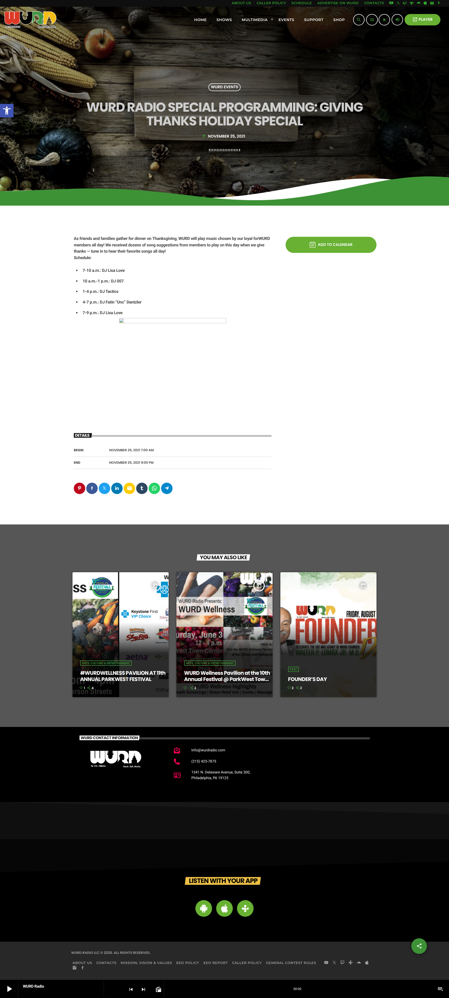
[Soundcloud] (419, 3)
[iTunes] (425, 3)
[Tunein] (412, 3)
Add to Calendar (335, 244)
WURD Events (224, 87)
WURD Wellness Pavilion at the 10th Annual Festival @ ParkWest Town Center (227, 679)
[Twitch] (405, 3)
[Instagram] (432, 3)
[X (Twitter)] (398, 3)
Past (293, 669)
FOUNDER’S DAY (307, 679)
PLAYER (422, 19)
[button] (7, 110)
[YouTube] (391, 3)
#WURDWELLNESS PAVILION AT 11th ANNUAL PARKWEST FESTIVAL (123, 676)
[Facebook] (439, 3)
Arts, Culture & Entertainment (106, 663)
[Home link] (30, 19)
